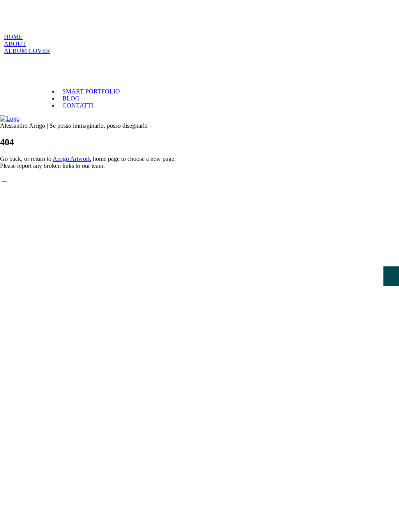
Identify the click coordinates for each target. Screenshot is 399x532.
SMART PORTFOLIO (91, 91)
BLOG (71, 98)
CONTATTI (77, 105)
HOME (13, 36)
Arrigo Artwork (72, 158)
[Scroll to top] (4, 179)
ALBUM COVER (27, 51)
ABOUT (15, 44)
